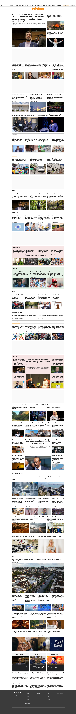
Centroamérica (39, 5)
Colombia (26, 5)
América (28, 693)
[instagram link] (19, 697)
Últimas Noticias (48, 5)
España (30, 5)
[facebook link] (15, 697)
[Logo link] (38, 8)
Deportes (53, 5)
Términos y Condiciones (59, 693)
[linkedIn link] (19, 699)
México (33, 5)
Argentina (16, 5)
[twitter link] (17, 697)
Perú (35, 5)
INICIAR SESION (72, 5)
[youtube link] (15, 699)
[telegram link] (17, 699)
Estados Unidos (21, 5)
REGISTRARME (66, 5)
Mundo (44, 5)
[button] (2, 5)
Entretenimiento (58, 5)
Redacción (38, 693)
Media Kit (49, 700)
